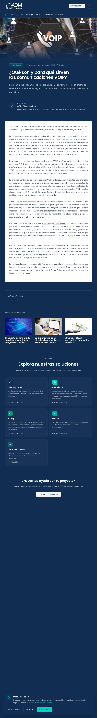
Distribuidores (76, 6)
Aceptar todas (44, 709)
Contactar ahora (47, 494)
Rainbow (46, 223)
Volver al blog (15, 296)
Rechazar (29, 709)
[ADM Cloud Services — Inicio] (14, 6)
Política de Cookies (44, 703)
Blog (11, 15)
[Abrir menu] (89, 6)
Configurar (15, 709)
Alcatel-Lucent (59, 223)
